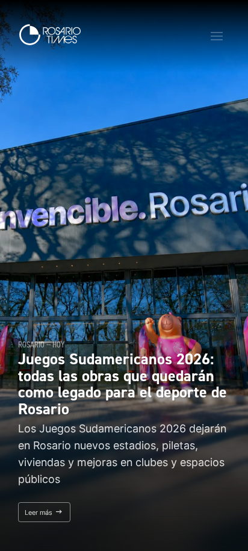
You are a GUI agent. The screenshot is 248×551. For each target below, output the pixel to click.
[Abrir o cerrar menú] (217, 36)
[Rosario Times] (50, 34)
